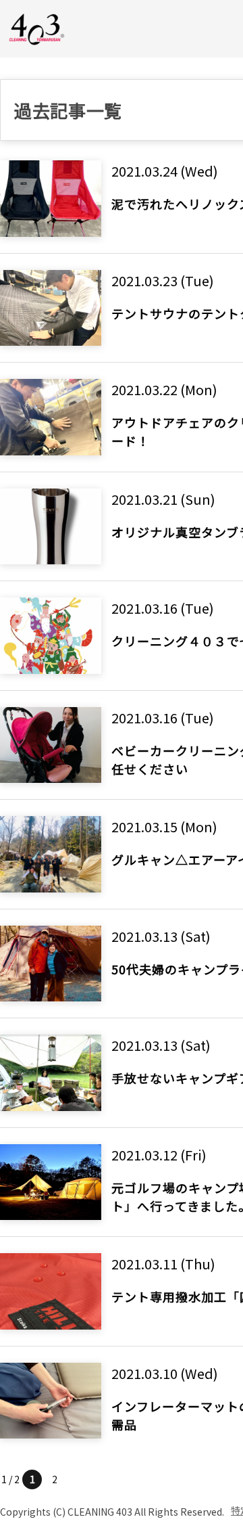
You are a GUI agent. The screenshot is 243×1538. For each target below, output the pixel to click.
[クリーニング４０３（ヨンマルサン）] (37, 28)
